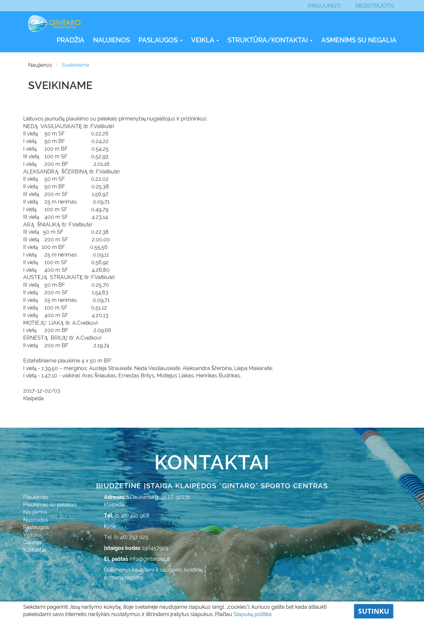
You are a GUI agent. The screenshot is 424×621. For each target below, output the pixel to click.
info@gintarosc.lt (150, 559)
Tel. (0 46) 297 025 (126, 537)
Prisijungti (324, 5)
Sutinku (373, 611)
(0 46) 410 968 (132, 515)
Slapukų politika (253, 614)
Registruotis (374, 5)
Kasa (110, 526)
